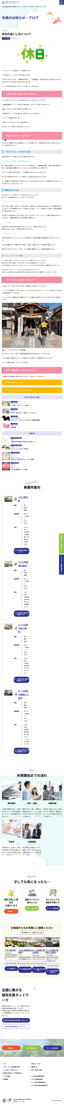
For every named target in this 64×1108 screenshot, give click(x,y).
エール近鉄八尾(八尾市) (38, 951)
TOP (4, 1064)
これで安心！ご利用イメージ (10, 1070)
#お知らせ (14, 38)
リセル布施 (6, 38)
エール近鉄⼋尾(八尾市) (23, 628)
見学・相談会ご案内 (36, 1070)
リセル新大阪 (10, 950)
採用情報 (5, 1079)
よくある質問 (6, 1076)
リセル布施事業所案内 (37, 1079)
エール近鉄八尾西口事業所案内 (39, 1085)
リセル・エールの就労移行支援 (11, 1067)
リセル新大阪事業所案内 (37, 1076)
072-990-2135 (52, 965)
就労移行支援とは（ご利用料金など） (13, 1073)
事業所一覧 (34, 1067)
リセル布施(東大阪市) (25, 951)
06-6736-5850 (25, 963)
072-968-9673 (39, 963)
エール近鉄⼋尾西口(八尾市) (23, 694)
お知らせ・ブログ (36, 1064)
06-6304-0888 (11, 963)
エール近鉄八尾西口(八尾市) (52, 951)
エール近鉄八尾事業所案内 (38, 1082)
